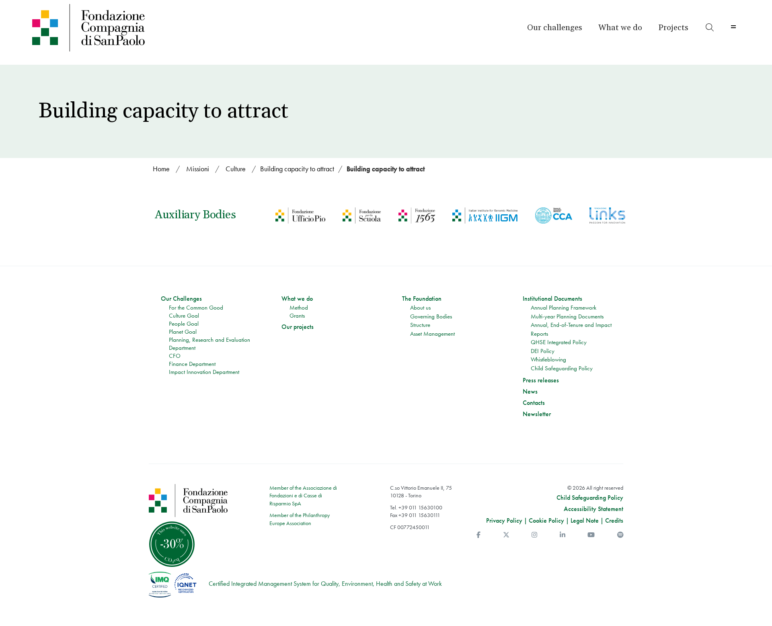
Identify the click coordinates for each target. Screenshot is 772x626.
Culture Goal (184, 316)
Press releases (541, 380)
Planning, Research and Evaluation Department (209, 344)
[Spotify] (620, 535)
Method (299, 308)
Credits (614, 520)
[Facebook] (478, 535)
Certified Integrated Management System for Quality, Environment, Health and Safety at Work (325, 583)
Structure (420, 325)
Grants (297, 316)
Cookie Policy (546, 520)
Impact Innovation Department (204, 372)
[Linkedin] (562, 535)
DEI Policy (542, 351)
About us (420, 308)
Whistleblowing (548, 359)
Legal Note (585, 520)
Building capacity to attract (386, 168)
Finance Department (192, 364)
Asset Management (432, 334)
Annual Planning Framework (563, 308)
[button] (554, 27)
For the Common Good (196, 308)
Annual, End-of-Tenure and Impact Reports (571, 329)
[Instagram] (534, 535)
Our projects (297, 327)
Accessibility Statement (593, 509)
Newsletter (537, 414)
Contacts (534, 403)
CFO (175, 356)
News (530, 392)
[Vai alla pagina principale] (117, 27)
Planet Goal (183, 332)
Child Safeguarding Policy (562, 368)
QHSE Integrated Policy (559, 342)
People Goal (184, 324)
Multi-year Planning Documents (567, 316)
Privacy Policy (504, 520)
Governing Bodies (431, 316)
